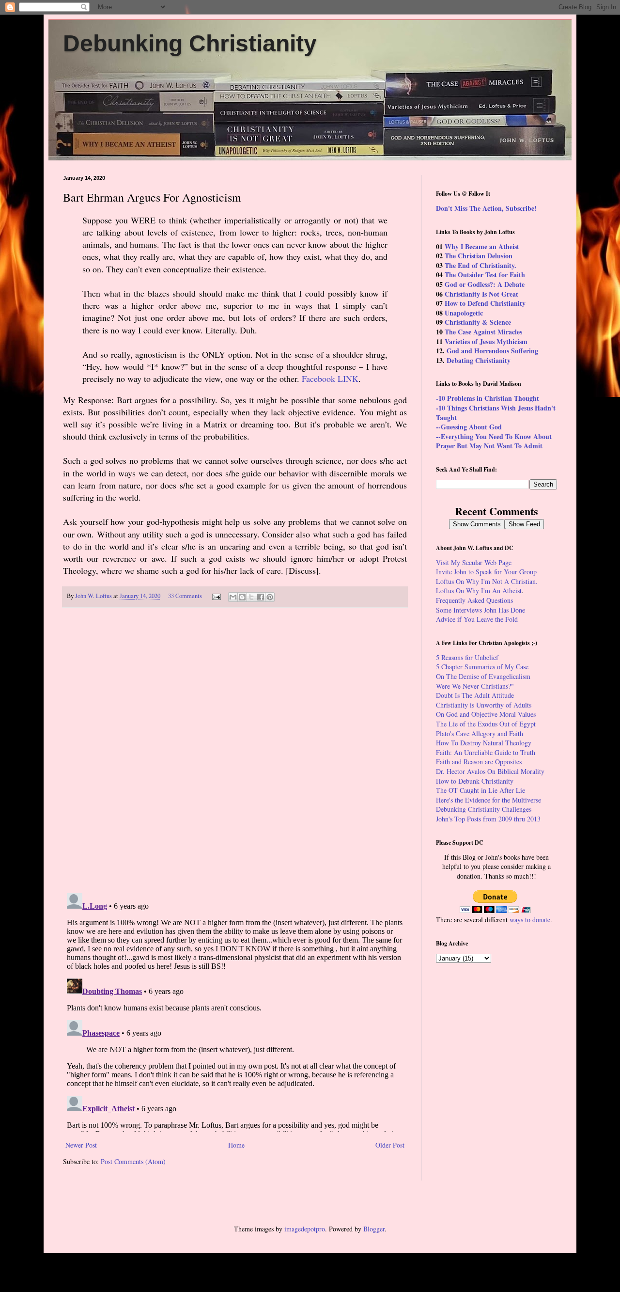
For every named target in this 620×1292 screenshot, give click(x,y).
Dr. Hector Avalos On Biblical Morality (490, 771)
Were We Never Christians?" (475, 686)
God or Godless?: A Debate (485, 284)
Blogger (374, 1228)
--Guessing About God (469, 427)
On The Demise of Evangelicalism (483, 676)
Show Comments (477, 524)
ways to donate (530, 919)
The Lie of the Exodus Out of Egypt (486, 723)
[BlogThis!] (242, 597)
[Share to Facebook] (260, 597)
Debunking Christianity (190, 43)
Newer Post (81, 1145)
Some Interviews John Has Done (480, 609)
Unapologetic (464, 313)
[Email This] (233, 597)
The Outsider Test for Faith (485, 274)
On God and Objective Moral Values (486, 714)
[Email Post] (215, 596)
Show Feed (524, 524)
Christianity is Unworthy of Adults (483, 704)
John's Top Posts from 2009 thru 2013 (488, 818)
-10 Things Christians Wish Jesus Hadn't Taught (496, 413)
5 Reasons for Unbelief (467, 657)
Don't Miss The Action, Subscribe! (486, 208)
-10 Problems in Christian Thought (487, 398)
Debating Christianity (479, 360)
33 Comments (185, 596)
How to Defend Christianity (485, 303)
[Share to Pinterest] (270, 597)
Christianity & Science (478, 322)
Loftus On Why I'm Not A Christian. (487, 581)
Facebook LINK (330, 378)
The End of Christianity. (480, 265)
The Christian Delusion (478, 256)
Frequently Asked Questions (474, 600)
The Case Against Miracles (483, 332)
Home (236, 1145)
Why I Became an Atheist (482, 246)
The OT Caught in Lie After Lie (480, 790)
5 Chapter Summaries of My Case (482, 666)
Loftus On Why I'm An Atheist (479, 590)
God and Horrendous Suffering (492, 351)
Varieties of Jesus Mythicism (486, 341)
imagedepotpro (304, 1228)
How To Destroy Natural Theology (483, 742)
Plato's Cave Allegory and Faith (479, 733)
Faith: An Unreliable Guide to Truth (485, 752)
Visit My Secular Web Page (474, 562)
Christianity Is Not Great (481, 294)
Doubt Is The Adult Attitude (475, 695)
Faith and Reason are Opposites (479, 761)
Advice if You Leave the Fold (477, 619)
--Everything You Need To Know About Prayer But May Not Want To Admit (494, 441)
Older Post (389, 1145)
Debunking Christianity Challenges (483, 809)
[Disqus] (235, 750)
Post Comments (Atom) (133, 1161)
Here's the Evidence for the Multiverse (488, 799)
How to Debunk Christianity (474, 781)
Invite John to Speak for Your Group (486, 571)
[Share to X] (251, 597)
